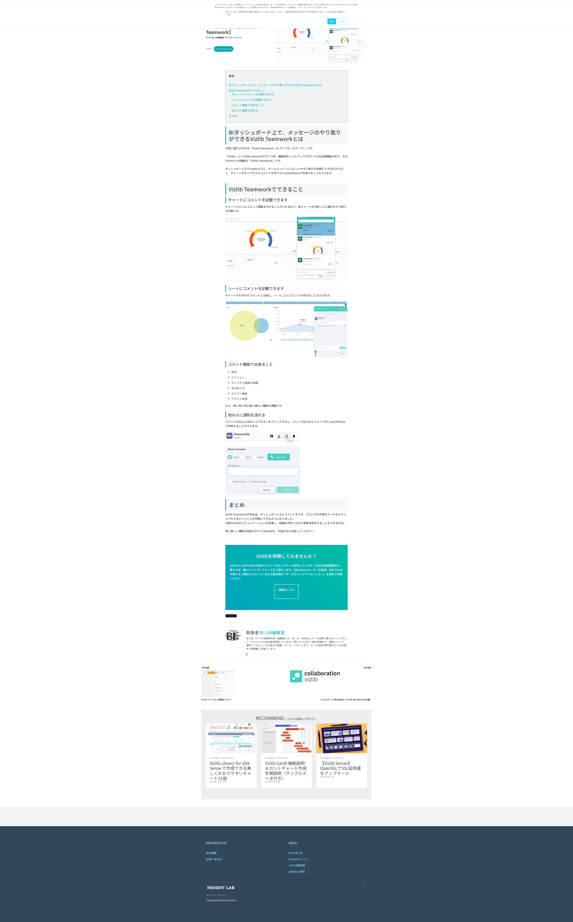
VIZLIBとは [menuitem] (295, 853)
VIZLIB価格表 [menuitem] (297, 865)
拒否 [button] (342, 21)
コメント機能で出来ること (247, 105)
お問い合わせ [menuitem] (214, 859)
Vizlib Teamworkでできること (247, 90)
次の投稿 (368, 667)
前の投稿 (205, 667)
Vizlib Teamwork (223, 48)
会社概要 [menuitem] (211, 853)
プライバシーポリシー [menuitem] (216, 895)
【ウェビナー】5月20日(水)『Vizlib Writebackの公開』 (346, 699)
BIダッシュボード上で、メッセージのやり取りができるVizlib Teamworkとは (275, 85)
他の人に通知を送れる (244, 110)
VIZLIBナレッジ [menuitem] (298, 859)
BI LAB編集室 (218, 37)
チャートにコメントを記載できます (252, 94)
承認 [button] (332, 21)
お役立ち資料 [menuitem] (297, 871)
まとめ (233, 115)
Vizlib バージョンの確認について (216, 699)
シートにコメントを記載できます (251, 99)
